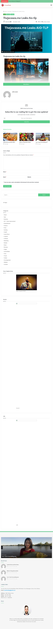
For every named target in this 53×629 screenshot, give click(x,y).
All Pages (5, 202)
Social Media (7, 251)
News (5, 245)
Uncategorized (7, 260)
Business (6, 219)
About (5, 214)
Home (5, 11)
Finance (6, 225)
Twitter (5, 257)
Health (5, 232)
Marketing (6, 240)
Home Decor (7, 234)
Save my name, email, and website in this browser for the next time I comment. (21, 182)
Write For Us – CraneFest (6, 597)
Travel (5, 255)
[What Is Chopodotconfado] (26, 137)
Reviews (6, 247)
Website (8, 14)
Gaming (5, 229)
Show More (26, 84)
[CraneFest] (6, 5)
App (5, 217)
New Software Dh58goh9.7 (15, 1)
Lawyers (6, 236)
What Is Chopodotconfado (25, 142)
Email (4, 177)
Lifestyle (6, 238)
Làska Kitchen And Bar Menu (9, 142)
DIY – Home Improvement (9, 221)
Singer (5, 249)
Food (5, 227)
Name (4, 171)
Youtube (9, 11)
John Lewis (8, 21)
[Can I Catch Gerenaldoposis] (43, 137)
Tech (5, 14)
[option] (26, 547)
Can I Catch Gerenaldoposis (41, 142)
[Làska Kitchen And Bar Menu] (10, 137)
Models (5, 242)
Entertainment (7, 223)
